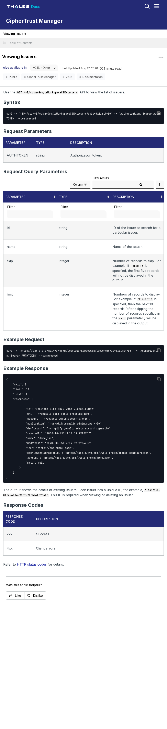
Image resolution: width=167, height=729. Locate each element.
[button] (83, 43)
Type (63, 197)
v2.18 (69, 77)
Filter (11, 207)
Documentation (92, 77)
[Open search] (147, 6)
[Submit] (141, 185)
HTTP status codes (32, 564)
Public (13, 77)
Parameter (15, 197)
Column (78, 184)
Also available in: (15, 67)
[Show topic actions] (161, 57)
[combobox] (44, 68)
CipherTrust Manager (41, 77)
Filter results (101, 178)
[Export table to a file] (160, 185)
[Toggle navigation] (157, 6)
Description (123, 197)
